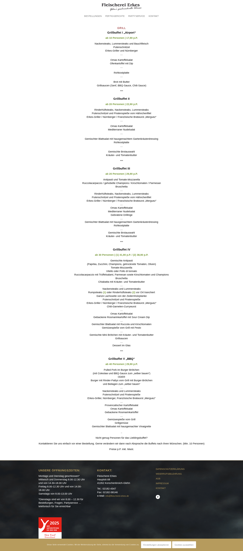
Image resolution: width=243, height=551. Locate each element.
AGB (158, 478)
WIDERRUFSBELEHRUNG (169, 474)
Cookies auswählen (184, 545)
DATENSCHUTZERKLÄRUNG (170, 469)
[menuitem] (93, 16)
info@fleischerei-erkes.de (117, 496)
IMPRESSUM (162, 483)
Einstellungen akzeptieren (156, 545)
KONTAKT (161, 488)
